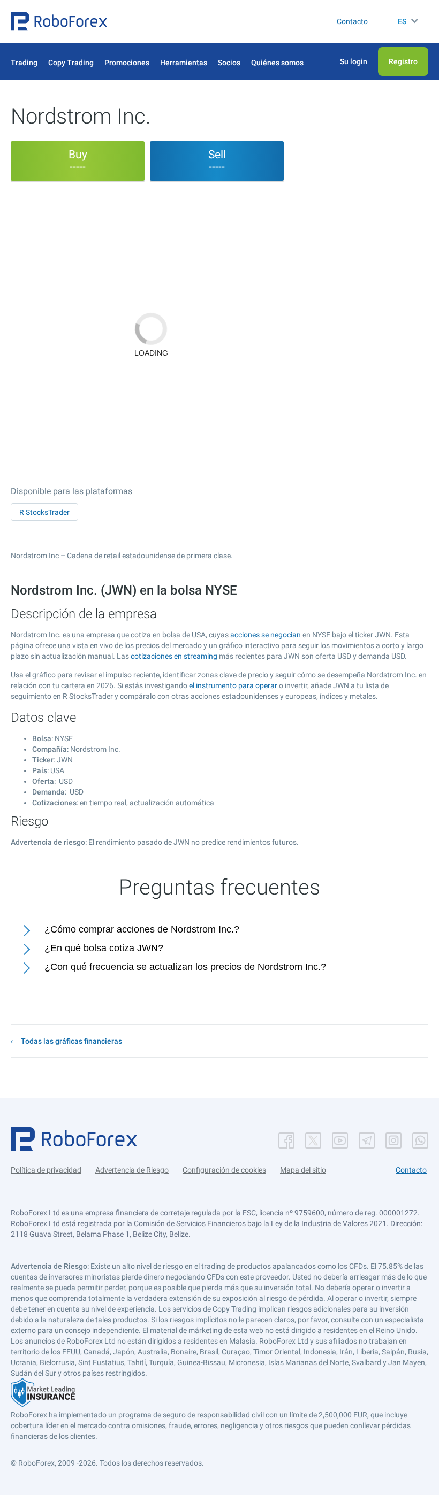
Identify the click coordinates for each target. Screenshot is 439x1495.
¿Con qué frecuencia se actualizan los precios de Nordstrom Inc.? (185, 966)
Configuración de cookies (224, 1170)
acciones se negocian (265, 634)
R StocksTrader (44, 512)
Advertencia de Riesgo (132, 1170)
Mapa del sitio (303, 1170)
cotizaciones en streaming (174, 656)
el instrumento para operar (233, 685)
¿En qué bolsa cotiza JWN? (103, 948)
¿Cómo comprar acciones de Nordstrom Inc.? (141, 929)
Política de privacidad (46, 1170)
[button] (59, 21)
